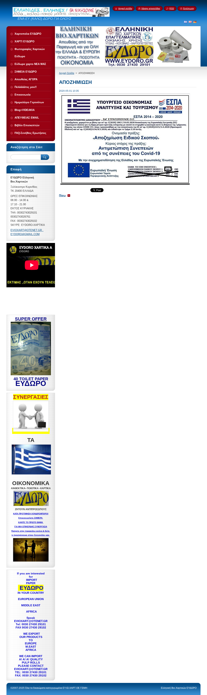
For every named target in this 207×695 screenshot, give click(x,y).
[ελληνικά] (185, 21)
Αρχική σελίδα (125, 8)
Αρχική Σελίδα (66, 73)
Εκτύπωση (188, 8)
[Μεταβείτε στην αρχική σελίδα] (61, 16)
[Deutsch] (194, 21)
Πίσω (62, 195)
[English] (190, 21)
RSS (171, 8)
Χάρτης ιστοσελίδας (150, 8)
